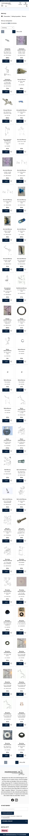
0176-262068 (22, 834)
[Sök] (26, 6)
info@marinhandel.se (11, 834)
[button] (2, 5)
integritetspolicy (6, 817)
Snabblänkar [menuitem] (7, 821)
